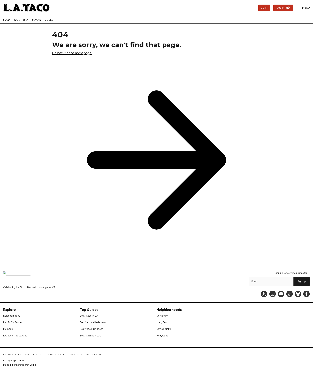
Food (6, 19)
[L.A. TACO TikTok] (289, 294)
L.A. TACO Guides (12, 322)
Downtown (162, 315)
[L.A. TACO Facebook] (306, 294)
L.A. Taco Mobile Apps (15, 335)
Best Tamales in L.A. (90, 335)
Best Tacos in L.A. (89, 315)
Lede (33, 365)
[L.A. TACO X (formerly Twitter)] (264, 294)
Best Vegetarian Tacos (91, 329)
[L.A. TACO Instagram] (272, 294)
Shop (26, 19)
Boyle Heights (163, 329)
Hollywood (162, 335)
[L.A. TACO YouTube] (281, 294)
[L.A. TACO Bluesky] (298, 294)
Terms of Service (55, 355)
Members (8, 329)
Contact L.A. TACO (34, 355)
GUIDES (49, 19)
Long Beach (162, 322)
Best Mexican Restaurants (93, 322)
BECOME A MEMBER (12, 355)
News (16, 19)
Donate (36, 19)
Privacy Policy (75, 355)
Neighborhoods (11, 315)
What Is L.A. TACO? (95, 355)
